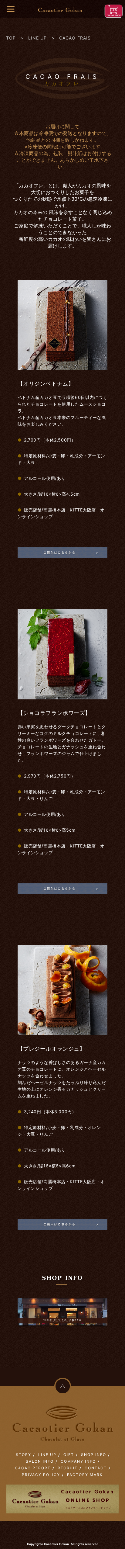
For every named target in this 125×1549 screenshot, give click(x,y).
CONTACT (96, 1468)
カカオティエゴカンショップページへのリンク (63, 1316)
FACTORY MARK (85, 1474)
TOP (11, 37)
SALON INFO (40, 1461)
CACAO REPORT (33, 1468)
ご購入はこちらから (63, 553)
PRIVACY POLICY (41, 1474)
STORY (23, 1454)
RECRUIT (68, 1468)
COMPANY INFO (78, 1461)
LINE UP (37, 37)
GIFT (68, 1454)
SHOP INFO (93, 1454)
